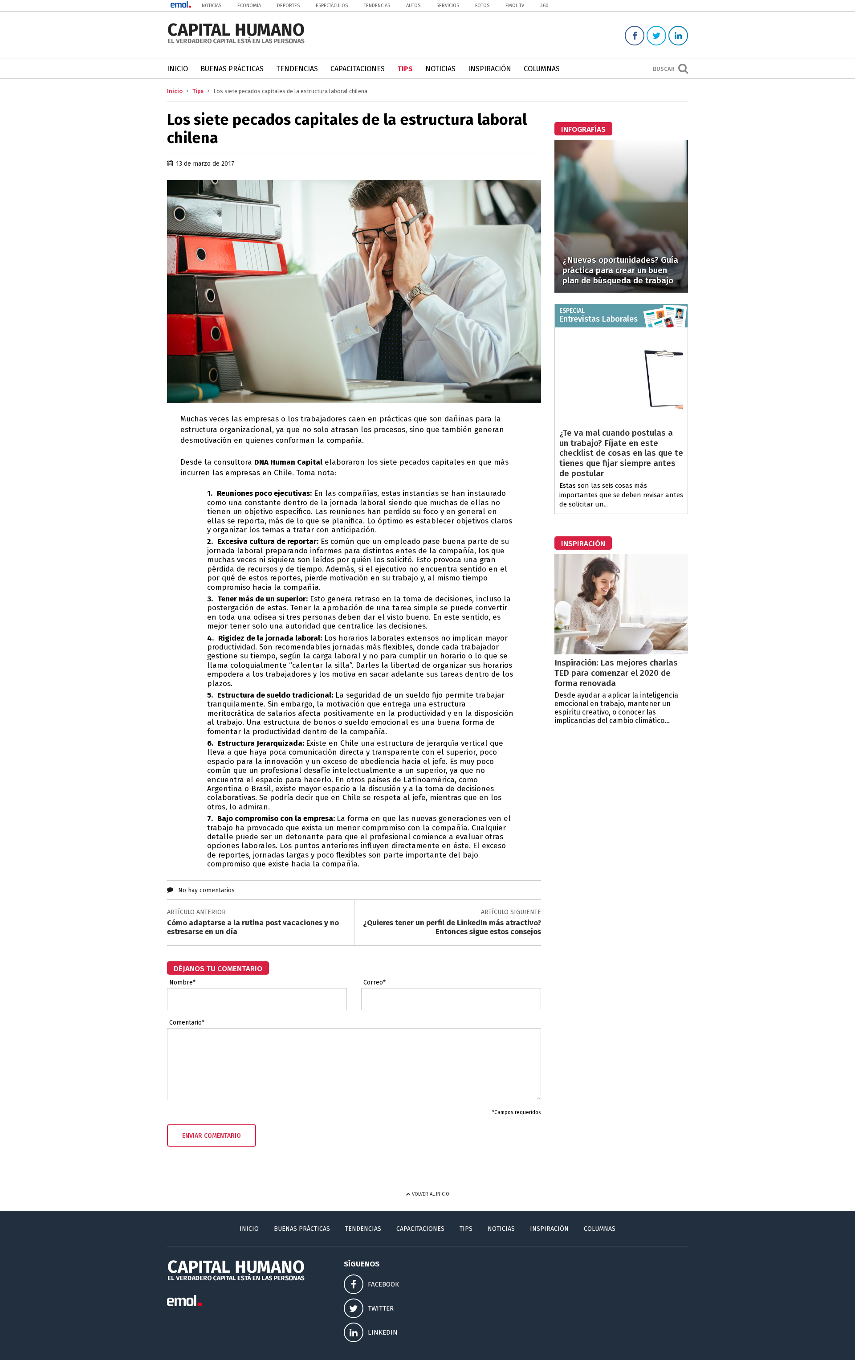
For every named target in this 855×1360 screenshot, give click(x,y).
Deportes (288, 5)
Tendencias (377, 5)
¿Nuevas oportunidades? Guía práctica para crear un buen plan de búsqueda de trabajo (620, 270)
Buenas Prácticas (232, 69)
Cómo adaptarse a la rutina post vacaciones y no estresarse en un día (253, 927)
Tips (405, 69)
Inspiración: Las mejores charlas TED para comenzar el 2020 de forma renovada (616, 673)
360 (544, 5)
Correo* (374, 982)
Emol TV (514, 5)
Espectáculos (332, 5)
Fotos (482, 5)
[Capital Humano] (236, 42)
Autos (413, 5)
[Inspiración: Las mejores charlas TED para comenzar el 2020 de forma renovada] (621, 652)
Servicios (447, 5)
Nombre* (182, 982)
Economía (249, 5)
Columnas (542, 69)
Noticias (211, 5)
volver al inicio (430, 1194)
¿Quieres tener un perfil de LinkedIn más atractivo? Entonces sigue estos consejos (452, 927)
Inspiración (489, 69)
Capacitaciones (357, 69)
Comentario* (186, 1022)
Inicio (177, 69)
